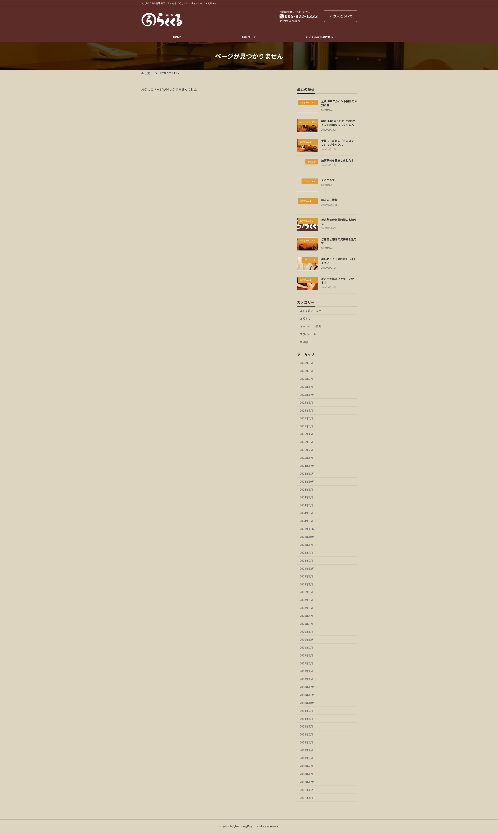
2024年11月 (307, 473)
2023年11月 (307, 529)
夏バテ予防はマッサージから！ (337, 281)
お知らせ (305, 318)
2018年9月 (306, 711)
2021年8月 (306, 592)
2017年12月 (307, 782)
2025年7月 (306, 410)
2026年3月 (306, 371)
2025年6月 (306, 418)
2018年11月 (307, 695)
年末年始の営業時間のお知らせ (339, 221)
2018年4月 (306, 750)
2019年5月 (306, 663)
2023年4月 (306, 552)
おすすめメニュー (311, 310)
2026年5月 (306, 363)
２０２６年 (328, 180)
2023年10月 (307, 537)
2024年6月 (306, 505)
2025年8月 (306, 402)
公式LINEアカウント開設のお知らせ (339, 103)
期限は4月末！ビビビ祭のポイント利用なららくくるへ (338, 123)
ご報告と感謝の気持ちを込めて (339, 241)
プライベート (308, 334)
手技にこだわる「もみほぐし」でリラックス (337, 143)
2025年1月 (306, 458)
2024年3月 (306, 521)
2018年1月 (306, 774)
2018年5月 (306, 742)
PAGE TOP (484, 804)
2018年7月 (306, 726)
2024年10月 (307, 481)
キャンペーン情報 (310, 326)
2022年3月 (306, 576)
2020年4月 (306, 616)
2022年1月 (306, 584)
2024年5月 (306, 513)
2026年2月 (306, 379)
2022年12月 (307, 568)
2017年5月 (306, 798)
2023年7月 (306, 545)
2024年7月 (306, 497)
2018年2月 (306, 766)
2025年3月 (306, 442)
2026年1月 (306, 387)
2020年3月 (306, 624)
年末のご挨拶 (329, 200)
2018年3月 (306, 758)
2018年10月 (307, 703)
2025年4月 (306, 434)
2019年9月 (306, 647)
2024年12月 (307, 466)
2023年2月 (306, 560)
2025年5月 (306, 426)
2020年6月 (306, 600)
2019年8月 (306, 655)
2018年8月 (306, 719)
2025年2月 (306, 450)
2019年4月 (306, 671)
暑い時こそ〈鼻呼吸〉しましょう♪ (339, 261)
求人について (342, 16)
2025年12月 (307, 394)
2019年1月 (306, 679)
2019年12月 (307, 639)
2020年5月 (306, 608)
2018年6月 (306, 734)
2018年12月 (307, 687)
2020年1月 (306, 632)
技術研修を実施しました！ (337, 160)
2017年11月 (307, 790)
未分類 (304, 342)
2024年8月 (306, 489)
